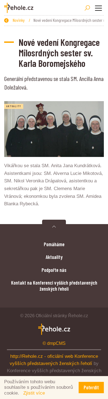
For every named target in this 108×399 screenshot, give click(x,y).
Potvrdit (91, 387)
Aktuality (54, 257)
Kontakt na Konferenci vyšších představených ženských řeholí (54, 286)
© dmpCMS (54, 343)
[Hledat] (87, 8)
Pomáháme (54, 244)
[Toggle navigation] (98, 8)
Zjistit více (34, 393)
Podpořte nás (54, 270)
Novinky (19, 20)
